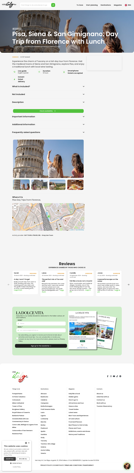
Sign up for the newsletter (40, 346)
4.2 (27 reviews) (25, 57)
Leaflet (71, 230)
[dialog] (16, 456)
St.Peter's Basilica (18, 397)
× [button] (28, 443)
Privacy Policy (46, 465)
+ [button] (15, 206)
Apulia (43, 431)
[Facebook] (107, 376)
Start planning (92, 5)
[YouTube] (114, 376)
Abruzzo (44, 394)
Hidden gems (73, 397)
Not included (18, 94)
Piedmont (44, 428)
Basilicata (44, 397)
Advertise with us (103, 397)
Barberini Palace (18, 416)
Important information (23, 116)
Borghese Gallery (18, 409)
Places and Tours (75, 428)
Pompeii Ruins (17, 394)
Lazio (43, 412)
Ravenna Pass (17, 434)
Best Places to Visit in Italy (78, 425)
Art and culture (74, 419)
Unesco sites (73, 406)
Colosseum (16, 400)
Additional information (23, 124)
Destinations (106, 5)
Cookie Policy (58, 465)
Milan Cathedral (18, 403)
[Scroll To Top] (130, 471)
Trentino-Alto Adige (48, 444)
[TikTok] (117, 376)
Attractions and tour (76, 403)
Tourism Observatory (104, 406)
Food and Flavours (75, 422)
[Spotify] (120, 376)
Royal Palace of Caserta (21, 412)
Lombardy (44, 419)
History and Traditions (77, 434)
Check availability (46, 111)
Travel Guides (74, 409)
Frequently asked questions (26, 132)
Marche (43, 422)
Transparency (88, 465)
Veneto (43, 453)
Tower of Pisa (17, 406)
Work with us (101, 403)
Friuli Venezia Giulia (48, 409)
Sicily (42, 438)
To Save (80, 5)
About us (100, 394)
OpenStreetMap (80, 230)
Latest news (73, 412)
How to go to (73, 400)
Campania (44, 403)
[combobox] (26, 443)
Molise (43, 425)
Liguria (43, 416)
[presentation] (15, 158)
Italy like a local (74, 394)
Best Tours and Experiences (78, 416)
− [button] (15, 209)
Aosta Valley (45, 450)
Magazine (118, 5)
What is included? (21, 86)
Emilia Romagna (46, 406)
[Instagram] (110, 376)
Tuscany (44, 441)
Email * (20, 327)
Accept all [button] (10, 459)
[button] (16, 463)
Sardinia (44, 434)
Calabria (44, 400)
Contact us (101, 400)
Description (18, 102)
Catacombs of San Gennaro (22, 430)
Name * (20, 320)
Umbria (43, 447)
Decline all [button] (23, 459)
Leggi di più (18, 290)
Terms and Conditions (73, 465)
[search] (53, 5)
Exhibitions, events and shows (79, 431)
